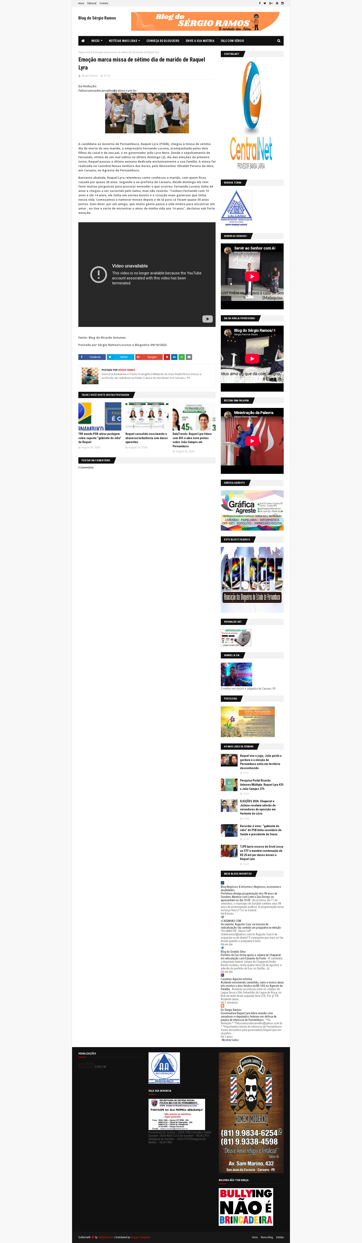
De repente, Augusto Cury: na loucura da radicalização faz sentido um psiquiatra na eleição (251, 926)
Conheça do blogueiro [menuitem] (162, 40)
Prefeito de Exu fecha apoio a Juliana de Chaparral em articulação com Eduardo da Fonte (251, 956)
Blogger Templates (140, 1237)
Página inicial (85, 52)
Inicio (81, 3)
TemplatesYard (106, 1237)
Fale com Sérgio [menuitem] (232, 40)
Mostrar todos (230, 1040)
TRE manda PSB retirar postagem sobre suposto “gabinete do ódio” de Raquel (99, 438)
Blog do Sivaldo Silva (233, 951)
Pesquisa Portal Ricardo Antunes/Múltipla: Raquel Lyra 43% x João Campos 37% (262, 784)
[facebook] (259, 3)
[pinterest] (277, 3)
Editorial (91, 3)
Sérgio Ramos (89, 75)
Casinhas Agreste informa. (237, 979)
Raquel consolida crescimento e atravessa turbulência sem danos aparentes (146, 438)
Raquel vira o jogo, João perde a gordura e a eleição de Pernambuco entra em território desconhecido (261, 762)
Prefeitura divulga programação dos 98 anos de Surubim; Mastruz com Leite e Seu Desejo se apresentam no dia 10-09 (249, 897)
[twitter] (264, 3)
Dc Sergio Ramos (231, 1010)
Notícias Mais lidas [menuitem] (123, 40)
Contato (104, 3)
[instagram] (282, 3)
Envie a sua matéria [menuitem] (200, 40)
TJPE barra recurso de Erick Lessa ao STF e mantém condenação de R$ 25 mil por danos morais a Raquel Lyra (261, 853)
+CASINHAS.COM (231, 921)
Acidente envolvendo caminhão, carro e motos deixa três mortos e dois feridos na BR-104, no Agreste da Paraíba (252, 986)
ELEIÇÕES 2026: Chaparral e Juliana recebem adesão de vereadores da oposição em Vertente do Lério (258, 807)
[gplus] (271, 3)
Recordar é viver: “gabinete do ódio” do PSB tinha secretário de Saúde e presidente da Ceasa (261, 830)
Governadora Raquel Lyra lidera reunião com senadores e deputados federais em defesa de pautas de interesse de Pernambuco (249, 1017)
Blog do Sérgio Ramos (97, 18)
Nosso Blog (267, 1237)
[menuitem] (83, 41)
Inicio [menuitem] (95, 40)
